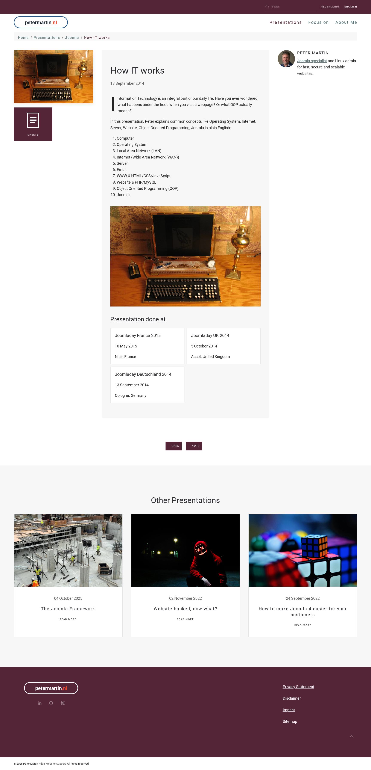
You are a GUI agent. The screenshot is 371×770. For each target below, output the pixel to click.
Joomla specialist (312, 61)
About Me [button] (346, 22)
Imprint (289, 710)
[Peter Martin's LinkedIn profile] (39, 703)
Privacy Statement (298, 686)
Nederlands (330, 6)
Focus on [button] (318, 22)
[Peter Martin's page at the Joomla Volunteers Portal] (62, 703)
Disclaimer (292, 698)
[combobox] (291, 7)
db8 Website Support (53, 763)
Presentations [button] (285, 22)
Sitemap (290, 721)
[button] (351, 736)
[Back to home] (41, 22)
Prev (176, 445)
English (350, 6)
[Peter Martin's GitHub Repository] (51, 703)
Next (195, 445)
